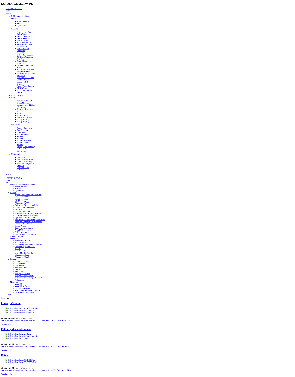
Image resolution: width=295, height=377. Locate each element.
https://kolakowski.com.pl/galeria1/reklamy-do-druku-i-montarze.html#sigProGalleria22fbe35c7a (36, 370)
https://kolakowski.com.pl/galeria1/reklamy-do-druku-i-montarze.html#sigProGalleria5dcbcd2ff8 (36, 346)
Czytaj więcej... (6, 324)
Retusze (5, 355)
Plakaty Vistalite (11, 303)
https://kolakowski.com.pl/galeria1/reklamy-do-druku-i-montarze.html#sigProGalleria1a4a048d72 (36, 320)
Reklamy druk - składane (16, 329)
